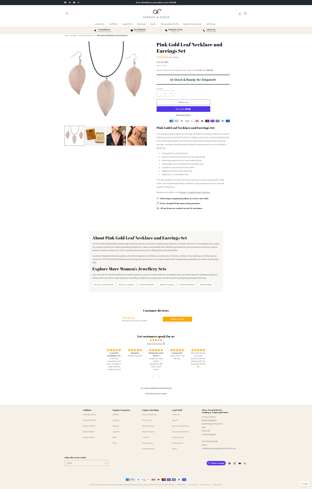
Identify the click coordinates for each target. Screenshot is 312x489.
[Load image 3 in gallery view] (116, 136)
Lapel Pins (116, 432)
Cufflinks (116, 415)
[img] (156, 340)
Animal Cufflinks (89, 437)
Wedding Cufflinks (89, 415)
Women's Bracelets (146, 284)
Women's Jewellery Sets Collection (195, 192)
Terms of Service (178, 437)
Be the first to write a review (156, 393)
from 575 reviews (154, 343)
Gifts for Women (148, 426)
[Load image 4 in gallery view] (137, 136)
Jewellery (116, 420)
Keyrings (116, 426)
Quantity (160, 89)
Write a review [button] (177, 319)
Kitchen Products (148, 432)
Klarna (174, 449)
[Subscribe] (105, 463)
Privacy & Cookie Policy (180, 432)
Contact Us (176, 415)
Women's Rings (206, 284)
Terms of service (205, 484)
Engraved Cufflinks (89, 420)
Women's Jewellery (126, 284)
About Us (175, 420)
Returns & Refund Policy (180, 426)
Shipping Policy (177, 443)
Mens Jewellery (147, 443)
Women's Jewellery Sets (103, 284)
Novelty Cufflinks (89, 426)
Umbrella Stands (148, 449)
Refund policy (181, 484)
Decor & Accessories (149, 415)
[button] (67, 13)
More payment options (183, 115)
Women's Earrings (167, 284)
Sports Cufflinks (88, 432)
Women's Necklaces (187, 284)
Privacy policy (192, 484)
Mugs (114, 437)
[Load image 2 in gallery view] (95, 136)
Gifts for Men (146, 420)
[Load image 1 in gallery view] (74, 136)
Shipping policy (217, 484)
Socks (115, 443)
